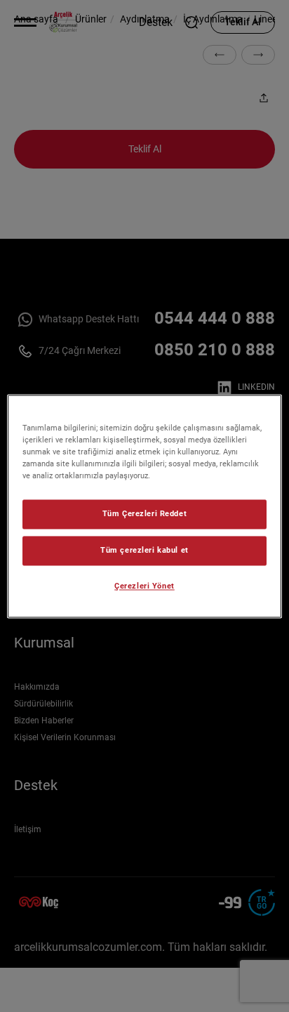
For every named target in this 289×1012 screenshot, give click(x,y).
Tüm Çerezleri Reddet (144, 513)
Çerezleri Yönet (144, 586)
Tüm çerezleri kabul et (144, 550)
